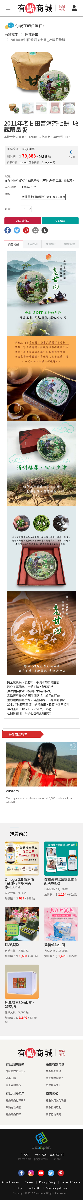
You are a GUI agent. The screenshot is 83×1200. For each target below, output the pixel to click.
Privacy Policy (47, 1182)
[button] (70, 76)
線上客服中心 (13, 1085)
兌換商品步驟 (13, 1114)
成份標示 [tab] (51, 244)
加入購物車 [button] (23, 221)
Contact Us (34, 1188)
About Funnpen (10, 1182)
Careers (29, 1182)
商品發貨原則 (53, 1107)
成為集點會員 (53, 1071)
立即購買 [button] (60, 221)
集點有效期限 (13, 1107)
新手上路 (11, 1078)
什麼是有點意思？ (16, 1071)
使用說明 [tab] (32, 244)
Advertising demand (57, 1188)
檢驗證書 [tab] (69, 244)
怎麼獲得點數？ (55, 1078)
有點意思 (11, 34)
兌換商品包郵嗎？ (16, 1100)
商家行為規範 (53, 1114)
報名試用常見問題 (56, 1100)
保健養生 (31, 34)
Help (19, 1188)
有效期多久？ (53, 1085)
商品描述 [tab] (13, 244)
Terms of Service (70, 1182)
